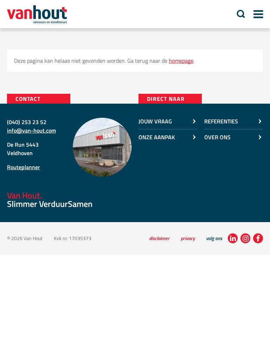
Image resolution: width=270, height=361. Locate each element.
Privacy (188, 238)
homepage (181, 60)
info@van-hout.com (31, 130)
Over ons (217, 137)
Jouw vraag (155, 121)
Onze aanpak (157, 137)
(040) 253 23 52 (26, 122)
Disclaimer (159, 238)
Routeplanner (23, 167)
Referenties (221, 121)
